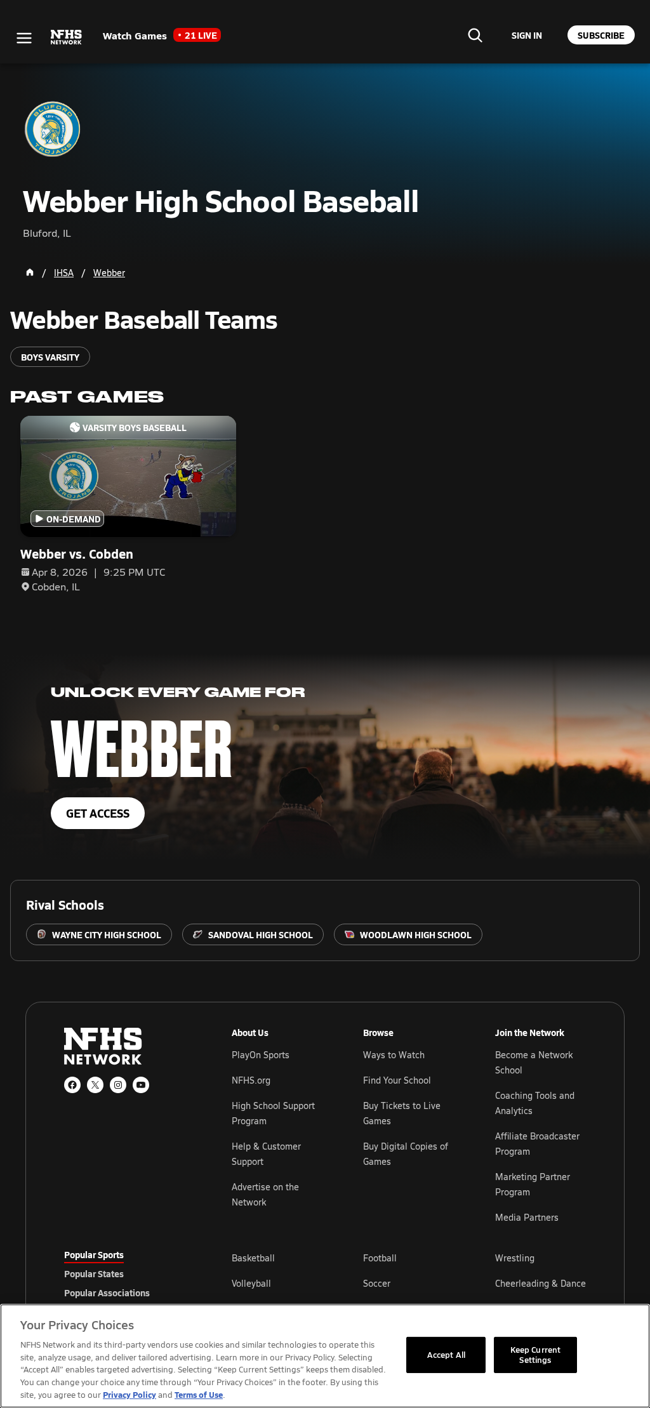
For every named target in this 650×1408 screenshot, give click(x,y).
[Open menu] (24, 38)
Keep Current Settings (535, 1354)
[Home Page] (30, 272)
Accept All (446, 1354)
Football (380, 1258)
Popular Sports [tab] (94, 1254)
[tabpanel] (409, 1283)
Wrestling (514, 1258)
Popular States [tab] (94, 1273)
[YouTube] (141, 1085)
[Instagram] (118, 1085)
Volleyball (251, 1283)
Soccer (376, 1283)
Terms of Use (199, 1394)
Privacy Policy (129, 1394)
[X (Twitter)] (95, 1085)
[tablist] (127, 1273)
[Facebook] (72, 1085)
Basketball (253, 1258)
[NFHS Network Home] (67, 37)
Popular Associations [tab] (107, 1292)
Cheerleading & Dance (540, 1283)
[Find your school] (474, 34)
